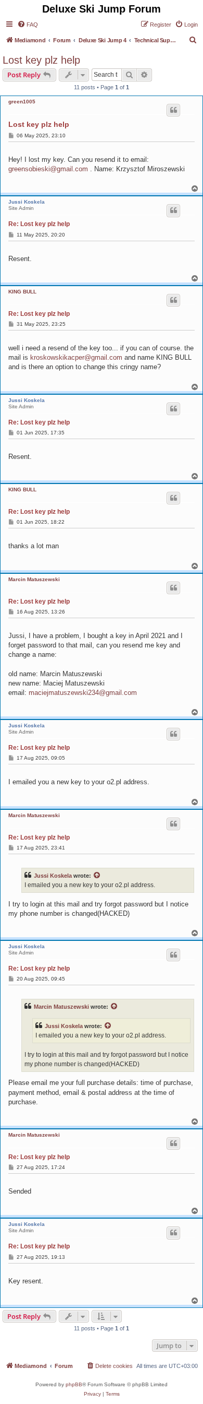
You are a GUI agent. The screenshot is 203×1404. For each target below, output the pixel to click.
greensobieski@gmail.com (48, 169)
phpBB (74, 1384)
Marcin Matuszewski (34, 579)
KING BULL (22, 291)
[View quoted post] (97, 875)
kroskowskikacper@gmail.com (76, 357)
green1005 (21, 101)
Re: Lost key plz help (39, 224)
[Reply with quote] (173, 110)
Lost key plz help (41, 60)
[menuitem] (27, 24)
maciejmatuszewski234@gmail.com (83, 693)
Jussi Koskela (26, 202)
